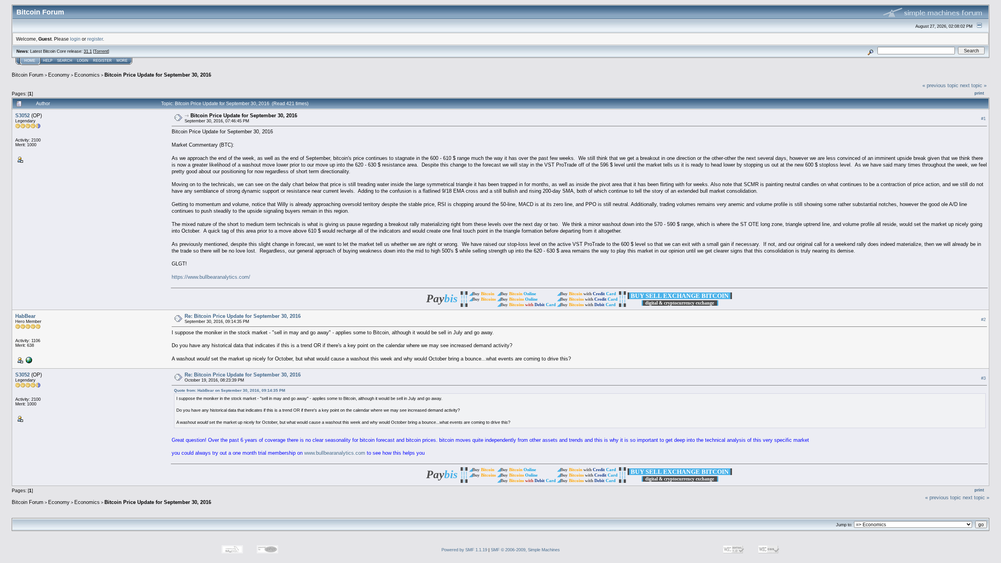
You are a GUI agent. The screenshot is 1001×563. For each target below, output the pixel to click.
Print (979, 93)
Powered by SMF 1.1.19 (464, 549)
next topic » (973, 85)
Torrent (101, 51)
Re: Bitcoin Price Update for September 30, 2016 (243, 316)
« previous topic (940, 85)
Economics (87, 75)
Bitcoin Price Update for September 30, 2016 (157, 75)
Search (64, 61)
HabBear (25, 316)
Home (29, 61)
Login (82, 61)
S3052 (22, 115)
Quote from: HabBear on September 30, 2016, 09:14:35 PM (229, 390)
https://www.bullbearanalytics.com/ (211, 277)
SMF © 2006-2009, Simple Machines (525, 549)
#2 (983, 319)
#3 (983, 378)
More (122, 61)
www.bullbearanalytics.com (334, 453)
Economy (59, 75)
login (75, 38)
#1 (983, 118)
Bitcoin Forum (27, 75)
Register (102, 61)
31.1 (88, 51)
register (95, 38)
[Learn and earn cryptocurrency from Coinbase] (28, 359)
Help (47, 61)
